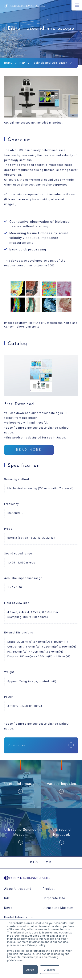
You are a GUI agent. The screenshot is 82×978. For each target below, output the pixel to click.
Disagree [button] (50, 969)
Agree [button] (30, 969)
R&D (22, 62)
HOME (8, 62)
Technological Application (49, 62)
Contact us (16, 745)
